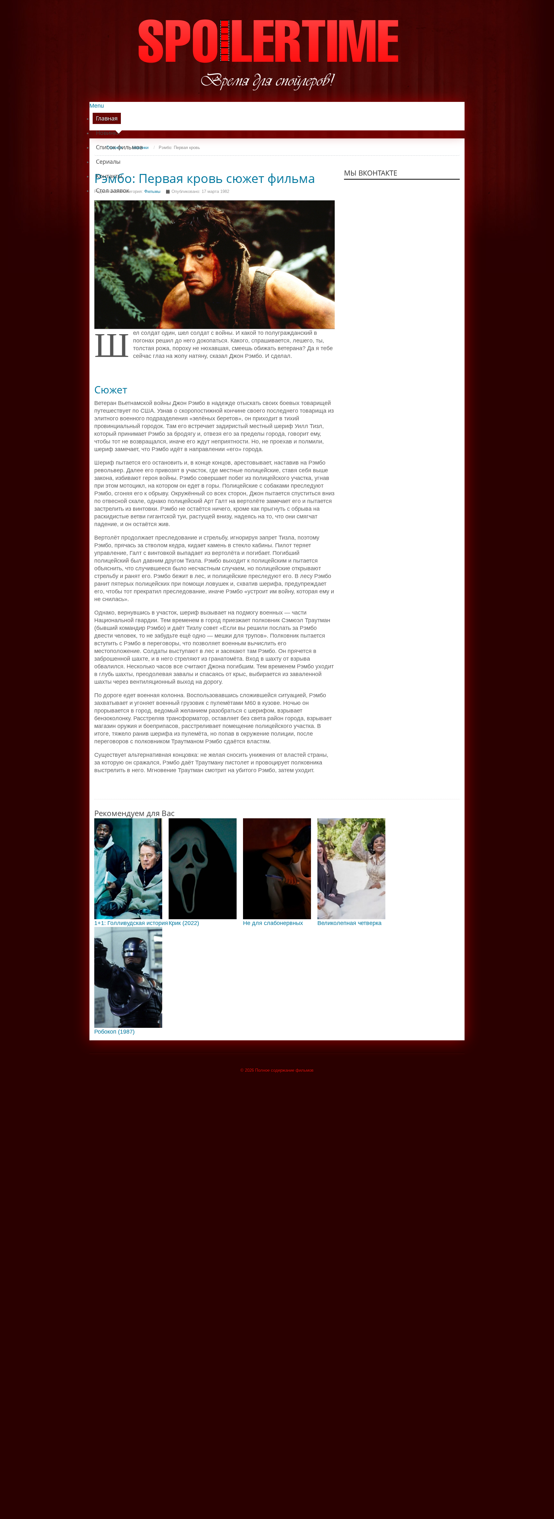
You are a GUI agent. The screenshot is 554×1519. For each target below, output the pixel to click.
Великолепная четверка (349, 923)
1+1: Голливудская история (131, 923)
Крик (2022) (184, 923)
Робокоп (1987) (114, 1031)
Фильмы (152, 191)
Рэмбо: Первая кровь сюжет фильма (204, 178)
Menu (96, 106)
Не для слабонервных (273, 923)
